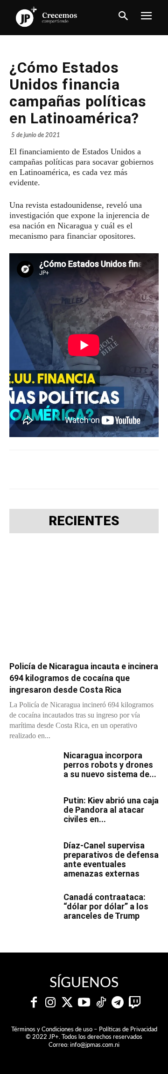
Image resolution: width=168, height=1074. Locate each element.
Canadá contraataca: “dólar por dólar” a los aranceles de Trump (105, 906)
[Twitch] (134, 1003)
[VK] (134, 469)
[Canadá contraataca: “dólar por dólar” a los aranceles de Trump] (32, 908)
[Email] (155, 469)
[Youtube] (84, 1003)
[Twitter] (67, 1003)
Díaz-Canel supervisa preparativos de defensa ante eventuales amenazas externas (111, 859)
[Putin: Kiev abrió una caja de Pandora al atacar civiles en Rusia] (32, 812)
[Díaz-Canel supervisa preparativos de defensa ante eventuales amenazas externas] (32, 857)
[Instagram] (50, 1003)
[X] (69, 469)
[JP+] (46, 16)
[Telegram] (91, 469)
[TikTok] (101, 1003)
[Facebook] (48, 469)
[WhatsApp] (112, 469)
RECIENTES (84, 521)
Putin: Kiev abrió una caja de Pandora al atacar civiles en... (111, 809)
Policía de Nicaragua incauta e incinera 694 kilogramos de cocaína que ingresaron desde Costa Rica (83, 678)
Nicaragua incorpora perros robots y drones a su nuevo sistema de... (109, 764)
